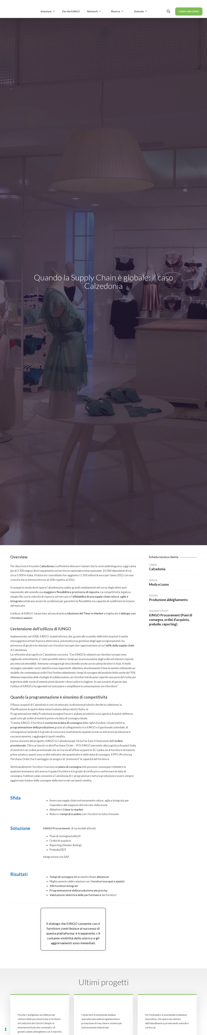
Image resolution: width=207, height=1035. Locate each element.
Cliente (153, 564)
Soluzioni (46, 11)
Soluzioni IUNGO (158, 610)
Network (92, 11)
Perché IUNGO (71, 11)
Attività (153, 595)
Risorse (115, 11)
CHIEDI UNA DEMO (188, 11)
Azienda (139, 11)
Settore (153, 579)
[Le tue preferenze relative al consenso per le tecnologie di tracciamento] (6, 1029)
